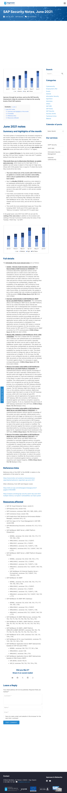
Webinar (48, 118)
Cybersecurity (50, 86)
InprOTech (49, 99)
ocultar (14, 107)
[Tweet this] (22, 677)
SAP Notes (49, 108)
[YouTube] (50, 781)
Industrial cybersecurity (52, 158)
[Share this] (17, 677)
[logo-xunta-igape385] (16, 789)
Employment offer (51, 89)
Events (48, 91)
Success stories (51, 113)
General (48, 94)
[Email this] (12, 677)
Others (48, 103)
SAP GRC (49, 106)
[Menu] (65, 3)
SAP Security (19, 16)
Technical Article (51, 116)
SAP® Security (52, 145)
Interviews (49, 101)
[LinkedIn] (47, 781)
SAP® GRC (51, 148)
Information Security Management (54, 153)
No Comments (31, 16)
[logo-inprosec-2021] (10, 3)
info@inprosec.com (24, 782)
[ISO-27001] (44, 789)
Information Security (52, 96)
